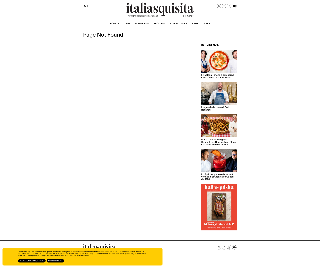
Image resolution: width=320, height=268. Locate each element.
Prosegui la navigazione (32, 260)
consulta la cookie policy (82, 253)
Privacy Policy (55, 260)
